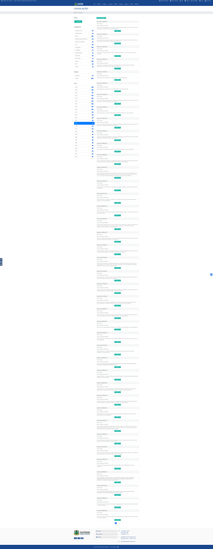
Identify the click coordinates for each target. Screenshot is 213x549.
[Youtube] (1, 262)
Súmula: (98, 27)
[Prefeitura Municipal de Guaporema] (78, 3)
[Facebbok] (75, 538)
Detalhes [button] (117, 43)
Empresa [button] (121, 4)
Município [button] (99, 4)
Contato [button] (131, 4)
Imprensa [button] (126, 4)
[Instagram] (1, 264)
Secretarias (110, 4)
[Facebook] (1, 259)
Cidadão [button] (115, 4)
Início (94, 4)
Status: (98, 23)
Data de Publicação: (100, 25)
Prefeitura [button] (105, 4)
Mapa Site (137, 4)
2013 (78, 21)
